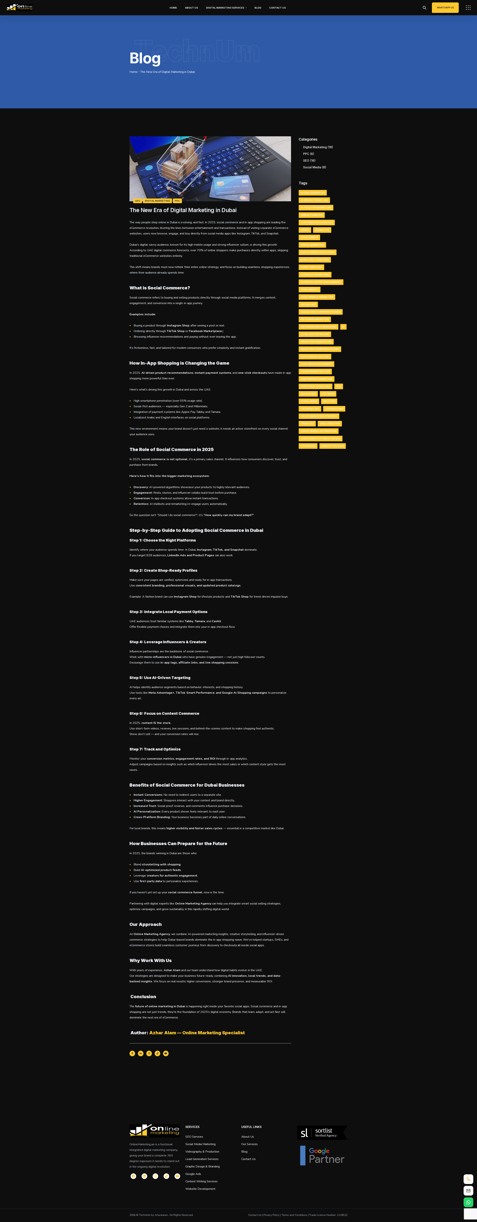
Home (173, 7)
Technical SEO (310, 408)
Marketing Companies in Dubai (320, 349)
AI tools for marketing (316, 207)
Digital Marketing (157, 200)
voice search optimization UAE (320, 438)
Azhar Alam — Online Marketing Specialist (197, 1032)
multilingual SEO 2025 (315, 356)
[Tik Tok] (157, 1053)
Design (305, 229)
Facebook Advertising (315, 274)
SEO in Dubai (308, 393)
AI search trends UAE (314, 200)
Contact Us (277, 7)
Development (309, 237)
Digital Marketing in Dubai (317, 252)
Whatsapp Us (445, 7)
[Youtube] (166, 1053)
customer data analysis (317, 222)
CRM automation (312, 215)
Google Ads (308, 304)
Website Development (200, 1189)
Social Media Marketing (200, 1144)
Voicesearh (308, 446)
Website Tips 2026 (332, 446)
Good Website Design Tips (317, 297)
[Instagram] (149, 1053)
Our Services (249, 1144)
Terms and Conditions (294, 1215)
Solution (329, 401)
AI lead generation (313, 192)
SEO (137, 200)
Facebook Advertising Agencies (321, 282)
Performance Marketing (316, 378)
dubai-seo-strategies (315, 259)
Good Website (309, 289)
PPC (177, 200)
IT (343, 326)
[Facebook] (132, 1053)
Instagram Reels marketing (318, 326)
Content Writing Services (201, 1181)
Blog (258, 7)
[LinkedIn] (140, 1053)
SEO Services (194, 1137)
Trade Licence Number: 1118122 (328, 1215)
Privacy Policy (271, 1215)
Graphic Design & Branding (202, 1166)
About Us (191, 7)
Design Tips (322, 229)
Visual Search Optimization (319, 431)
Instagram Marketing (315, 319)
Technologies (334, 408)
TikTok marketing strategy (319, 416)
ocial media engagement (316, 364)
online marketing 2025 (315, 371)
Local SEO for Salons (315, 334)
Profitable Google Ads (315, 386)
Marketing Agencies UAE (316, 341)
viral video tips (330, 423)
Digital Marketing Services (225, 7)
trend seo (307, 423)
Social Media (312, 167)
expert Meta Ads (311, 267)
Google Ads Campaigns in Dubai (321, 311)
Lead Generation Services (202, 1159)
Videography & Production (202, 1152)
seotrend (328, 393)
